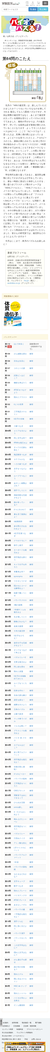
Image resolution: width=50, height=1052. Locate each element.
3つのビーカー (20, 774)
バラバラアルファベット (20, 856)
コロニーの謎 (19, 368)
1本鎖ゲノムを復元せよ (20, 610)
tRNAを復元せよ (21, 442)
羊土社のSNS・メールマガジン (13, 1036)
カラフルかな (19, 459)
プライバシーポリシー (35, 1029)
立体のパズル (19, 709)
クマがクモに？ (20, 540)
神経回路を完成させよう (20, 496)
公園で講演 (18, 714)
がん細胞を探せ (20, 353)
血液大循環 (18, 626)
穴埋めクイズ (19, 838)
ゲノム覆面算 (19, 1005)
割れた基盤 (18, 671)
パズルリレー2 (20, 657)
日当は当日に (19, 361)
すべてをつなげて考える (20, 651)
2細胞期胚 (18, 521)
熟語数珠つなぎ (20, 454)
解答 (31, 353)
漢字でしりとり (20, 490)
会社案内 (5, 1023)
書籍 (34, 9)
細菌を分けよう (20, 704)
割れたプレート (20, 890)
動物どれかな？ (20, 621)
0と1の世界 (18, 404)
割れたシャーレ (20, 993)
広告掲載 (16, 1026)
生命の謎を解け (20, 695)
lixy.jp (26, 280)
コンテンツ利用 (7, 1029)
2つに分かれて (20, 509)
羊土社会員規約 (7, 1032)
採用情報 (15, 1023)
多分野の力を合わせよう (20, 527)
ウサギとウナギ (20, 581)
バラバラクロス (20, 600)
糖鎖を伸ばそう (20, 382)
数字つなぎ (18, 886)
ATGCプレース (20, 900)
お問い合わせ (36, 1039)
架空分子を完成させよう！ (20, 643)
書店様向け (6, 1026)
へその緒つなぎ (20, 464)
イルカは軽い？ (20, 726)
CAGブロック (19, 790)
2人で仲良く (19, 344)
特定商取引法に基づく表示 (11, 1039)
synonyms (18, 576)
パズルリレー (19, 833)
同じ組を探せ (19, 666)
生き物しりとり (20, 616)
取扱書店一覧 (26, 1023)
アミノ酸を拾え (20, 843)
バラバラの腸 (19, 909)
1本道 (16, 862)
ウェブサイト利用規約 (25, 1032)
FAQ (26, 1039)
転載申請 (20, 1029)
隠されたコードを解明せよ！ (20, 586)
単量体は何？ (19, 571)
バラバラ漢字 (19, 933)
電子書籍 (38, 1023)
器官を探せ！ (19, 700)
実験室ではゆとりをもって (20, 796)
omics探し (18, 807)
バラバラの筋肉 (20, 778)
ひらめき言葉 (19, 802)
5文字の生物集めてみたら (20, 677)
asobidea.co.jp (13, 283)
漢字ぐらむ (18, 921)
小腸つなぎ (18, 426)
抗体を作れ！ (19, 690)
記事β (44, 9)
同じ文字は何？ (20, 438)
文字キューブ (19, 881)
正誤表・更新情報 (29, 1026)
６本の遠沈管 (19, 631)
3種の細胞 (18, 604)
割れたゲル (18, 974)
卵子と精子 (18, 545)
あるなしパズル (20, 904)
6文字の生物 (19, 418)
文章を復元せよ (20, 662)
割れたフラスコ (20, 397)
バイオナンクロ (20, 895)
